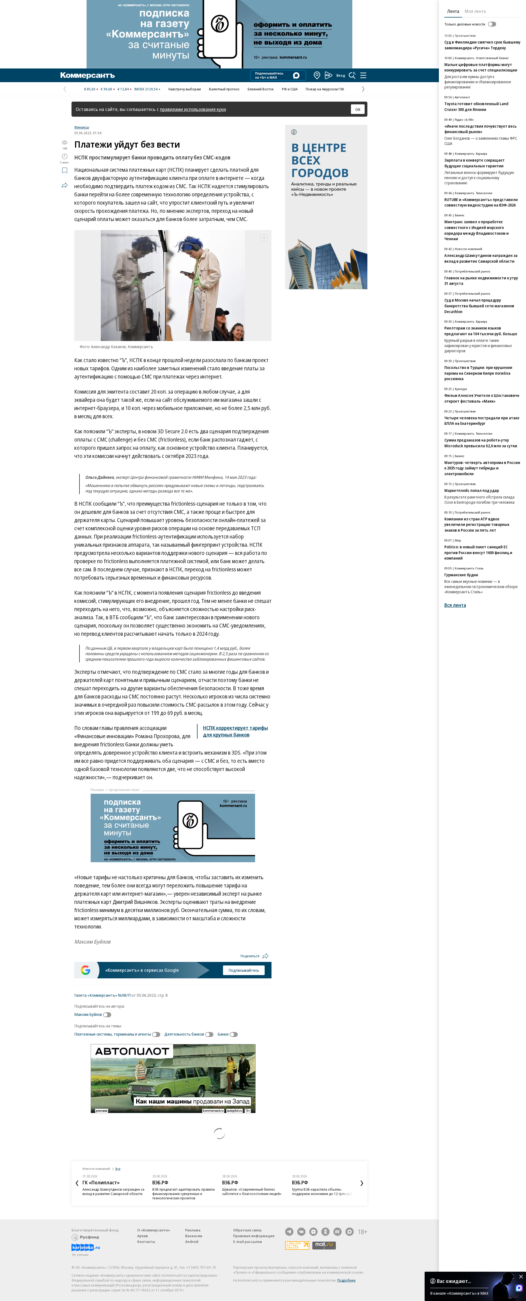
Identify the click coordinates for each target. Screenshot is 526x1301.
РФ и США (290, 89)
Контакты (146, 1241)
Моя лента (475, 11)
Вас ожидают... (454, 1281)
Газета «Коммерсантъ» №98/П (102, 995)
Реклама (193, 1230)
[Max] (349, 1232)
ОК (358, 109)
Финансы (81, 127)
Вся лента (455, 605)
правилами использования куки (193, 109)
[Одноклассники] (325, 1232)
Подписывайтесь (243, 970)
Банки (223, 1034)
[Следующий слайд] (361, 1183)
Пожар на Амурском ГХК (325, 89)
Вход (340, 75)
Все (117, 1169)
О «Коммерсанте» (153, 1230)
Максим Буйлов (88, 1014)
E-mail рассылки (247, 1241)
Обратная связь (247, 1230)
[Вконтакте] (301, 1232)
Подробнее (346, 1280)
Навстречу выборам (184, 89)
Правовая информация (254, 1235)
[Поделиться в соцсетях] (64, 185)
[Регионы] (317, 75)
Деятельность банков (184, 1034)
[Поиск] (352, 75)
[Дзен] (313, 1232)
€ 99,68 (106, 89)
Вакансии (193, 1235)
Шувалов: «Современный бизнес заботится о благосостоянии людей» (251, 1191)
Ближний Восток (261, 89)
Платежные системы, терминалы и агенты (112, 1034)
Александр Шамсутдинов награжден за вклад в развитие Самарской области (113, 1191)
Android (191, 1241)
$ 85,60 (89, 89)
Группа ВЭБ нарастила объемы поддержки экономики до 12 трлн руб (322, 1191)
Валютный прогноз (224, 89)
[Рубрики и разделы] (363, 75)
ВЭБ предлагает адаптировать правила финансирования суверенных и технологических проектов (183, 1193)
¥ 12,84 (123, 89)
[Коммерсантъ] (88, 75)
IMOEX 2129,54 (146, 89)
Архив (142, 1235)
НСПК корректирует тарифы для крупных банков (235, 731)
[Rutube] (337, 1232)
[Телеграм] (289, 1232)
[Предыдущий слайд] (77, 1183)
